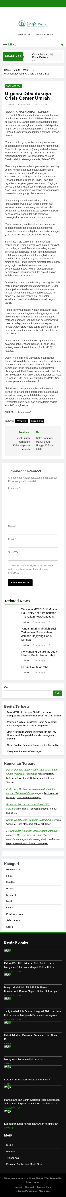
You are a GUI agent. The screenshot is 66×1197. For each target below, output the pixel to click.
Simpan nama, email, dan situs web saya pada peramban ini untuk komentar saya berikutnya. (30, 569)
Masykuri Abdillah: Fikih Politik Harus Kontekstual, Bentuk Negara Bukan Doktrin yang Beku (32, 991)
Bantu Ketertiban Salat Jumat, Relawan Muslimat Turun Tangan (30, 778)
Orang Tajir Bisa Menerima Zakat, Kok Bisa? (28, 824)
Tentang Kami (13, 1157)
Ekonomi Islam (13, 869)
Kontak (9, 1145)
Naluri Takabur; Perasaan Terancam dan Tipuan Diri (32, 745)
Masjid (9, 901)
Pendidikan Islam (14, 914)
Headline (21, 420)
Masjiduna (37, 420)
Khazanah (11, 895)
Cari (7, 687)
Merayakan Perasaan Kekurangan (24, 751)
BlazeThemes (32, 1182)
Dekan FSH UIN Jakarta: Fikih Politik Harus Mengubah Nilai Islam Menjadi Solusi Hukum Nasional (29, 967)
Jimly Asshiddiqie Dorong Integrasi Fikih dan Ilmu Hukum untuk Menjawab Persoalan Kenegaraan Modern (31, 735)
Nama (12, 526)
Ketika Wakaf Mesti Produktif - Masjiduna (28, 820)
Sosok (9, 926)
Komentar (14, 488)
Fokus (9, 875)
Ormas (9, 907)
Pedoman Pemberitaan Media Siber (24, 1164)
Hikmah (10, 888)
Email (12, 539)
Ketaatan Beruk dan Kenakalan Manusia (27, 1079)
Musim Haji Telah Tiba (34, 667)
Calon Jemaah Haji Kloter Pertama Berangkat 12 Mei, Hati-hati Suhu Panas (45, 56)
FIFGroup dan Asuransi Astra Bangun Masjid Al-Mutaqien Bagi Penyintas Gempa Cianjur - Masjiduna (32, 835)
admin (11, 104)
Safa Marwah (13, 86)
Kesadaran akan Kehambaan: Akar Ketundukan (31, 1123)
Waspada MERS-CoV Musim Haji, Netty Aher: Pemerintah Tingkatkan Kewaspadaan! (39, 613)
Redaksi (10, 1151)
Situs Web (13, 552)
